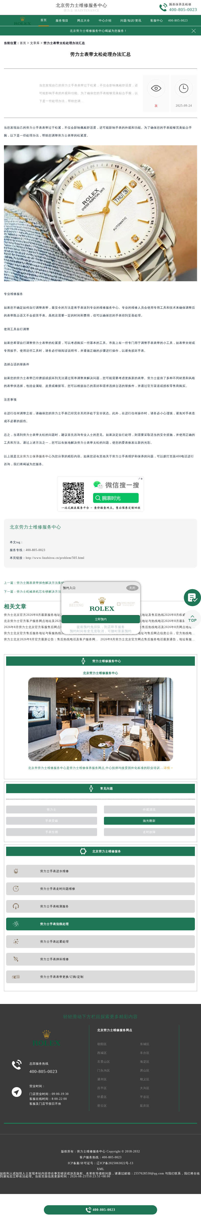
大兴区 (145, 1088)
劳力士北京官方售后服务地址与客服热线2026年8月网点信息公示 (49, 633)
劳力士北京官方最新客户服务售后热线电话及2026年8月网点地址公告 (149, 627)
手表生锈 (51, 832)
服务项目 (62, 20)
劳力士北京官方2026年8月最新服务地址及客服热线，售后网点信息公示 (54, 615)
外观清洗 (149, 809)
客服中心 (156, 20)
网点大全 (83, 20)
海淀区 (145, 1061)
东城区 (145, 1044)
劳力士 (51, 809)
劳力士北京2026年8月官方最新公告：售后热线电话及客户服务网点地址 (54, 639)
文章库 (35, 43)
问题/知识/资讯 (130, 20)
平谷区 (145, 1097)
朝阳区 (102, 1044)
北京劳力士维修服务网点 (114, 1030)
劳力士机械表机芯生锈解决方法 (39, 591)
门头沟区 (103, 1070)
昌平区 (102, 1088)
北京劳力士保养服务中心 (34, 456)
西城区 (102, 1053)
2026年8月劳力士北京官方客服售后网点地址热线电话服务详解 (48, 627)
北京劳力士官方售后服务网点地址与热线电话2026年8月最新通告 (146, 621)
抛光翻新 (149, 820)
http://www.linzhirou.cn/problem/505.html (55, 558)
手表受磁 (51, 820)
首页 (43, 20)
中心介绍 (105, 20)
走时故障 (149, 832)
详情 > (168, 768)
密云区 (102, 1105)
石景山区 (103, 1061)
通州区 (102, 1079)
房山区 (145, 1070)
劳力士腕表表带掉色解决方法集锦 (40, 583)
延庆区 (145, 1105)
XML (100, 1169)
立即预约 (101, 619)
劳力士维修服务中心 (91, 1151)
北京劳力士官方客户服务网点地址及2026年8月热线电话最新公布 (49, 621)
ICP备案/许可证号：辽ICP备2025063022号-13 (100, 1163)
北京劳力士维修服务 (106, 851)
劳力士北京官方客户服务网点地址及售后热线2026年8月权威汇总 (146, 615)
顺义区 (145, 1079)
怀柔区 (102, 1097)
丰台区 (145, 1053)
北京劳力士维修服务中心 (81, 5)
